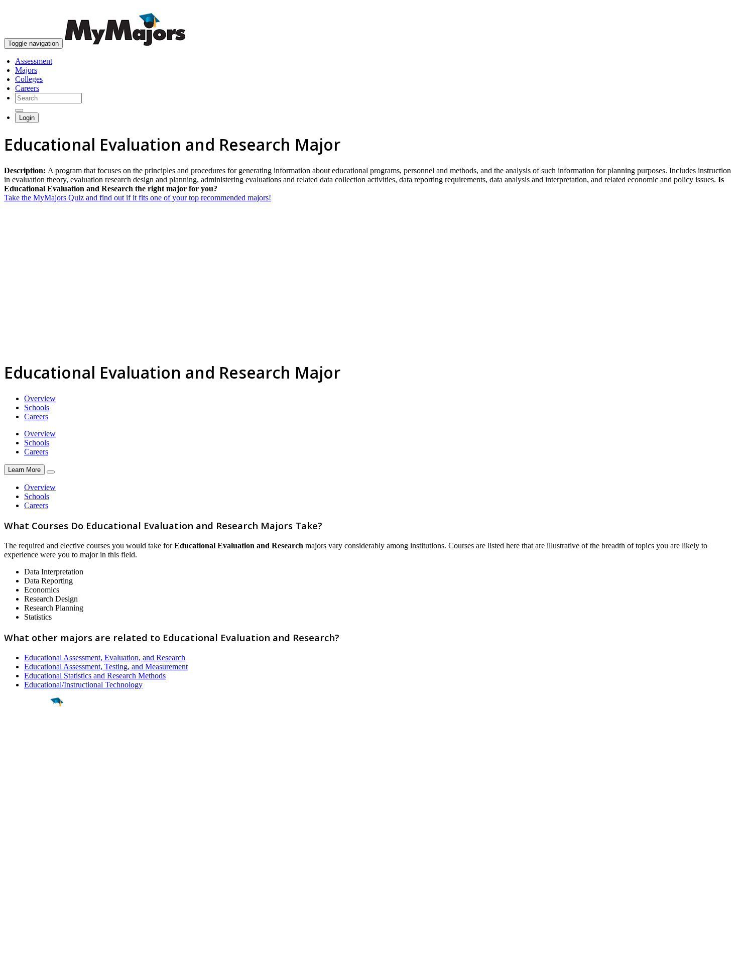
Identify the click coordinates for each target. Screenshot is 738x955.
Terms (14, 942)
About (16, 816)
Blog (12, 882)
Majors (26, 70)
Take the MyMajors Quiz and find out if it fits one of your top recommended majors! (137, 197)
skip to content (713, 8)
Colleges (29, 79)
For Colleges (24, 855)
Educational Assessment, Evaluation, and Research (104, 657)
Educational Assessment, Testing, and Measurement (106, 666)
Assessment (33, 61)
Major (27, 736)
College (31, 757)
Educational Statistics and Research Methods (95, 675)
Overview (40, 398)
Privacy (41, 942)
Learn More (24, 469)
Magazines (21, 864)
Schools (36, 407)
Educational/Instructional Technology (83, 684)
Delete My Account (35, 873)
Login (27, 118)
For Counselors (28, 846)
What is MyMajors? (35, 837)
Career (29, 779)
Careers (27, 88)
